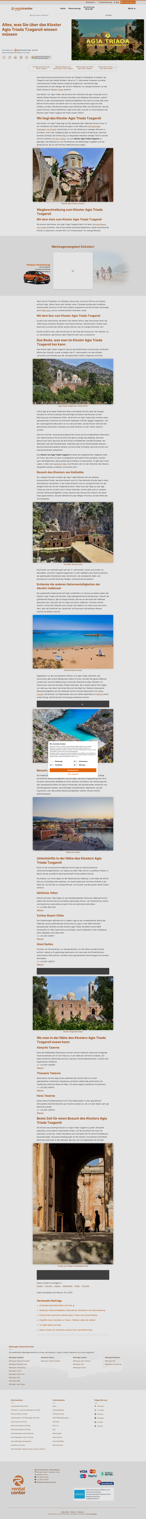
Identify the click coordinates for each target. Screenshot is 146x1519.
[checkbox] (52, 761)
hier (77, 756)
